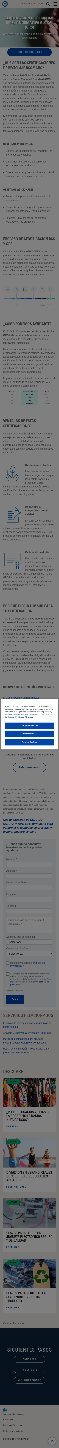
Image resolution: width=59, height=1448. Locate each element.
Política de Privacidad (24, 717)
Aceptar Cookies (29, 742)
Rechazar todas (29, 734)
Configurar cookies (29, 725)
